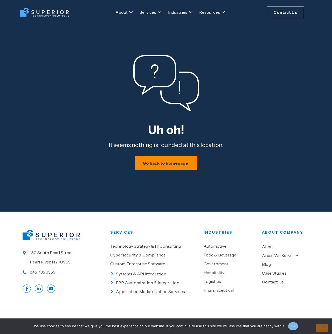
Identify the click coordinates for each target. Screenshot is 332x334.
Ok (293, 326)
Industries (218, 232)
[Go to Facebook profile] (27, 288)
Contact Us (273, 281)
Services (121, 232)
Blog (266, 264)
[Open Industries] (191, 12)
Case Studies (274, 273)
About (268, 246)
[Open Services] (159, 12)
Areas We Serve (277, 255)
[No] (322, 328)
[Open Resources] (223, 12)
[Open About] (131, 12)
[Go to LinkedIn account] (39, 288)
